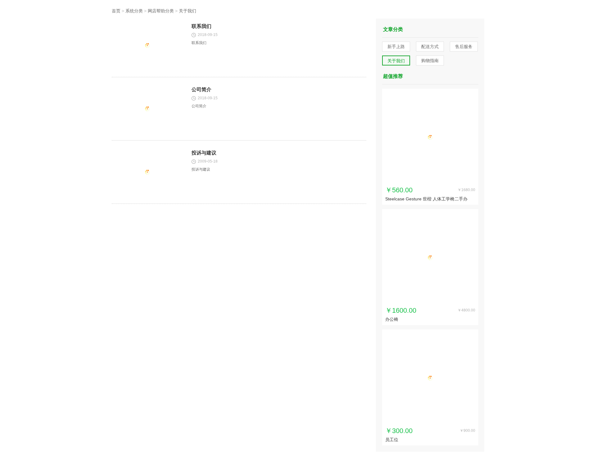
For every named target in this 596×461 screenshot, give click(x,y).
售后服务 (463, 46)
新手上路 (396, 46)
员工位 (391, 439)
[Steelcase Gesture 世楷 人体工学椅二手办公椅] (430, 137)
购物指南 (430, 60)
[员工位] (430, 378)
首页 (116, 10)
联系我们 (201, 26)
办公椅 (391, 319)
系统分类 (134, 10)
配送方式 (430, 46)
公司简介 (201, 89)
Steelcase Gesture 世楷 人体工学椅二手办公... (426, 199)
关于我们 (187, 10)
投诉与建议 (204, 152)
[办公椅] (430, 258)
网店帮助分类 (161, 10)
